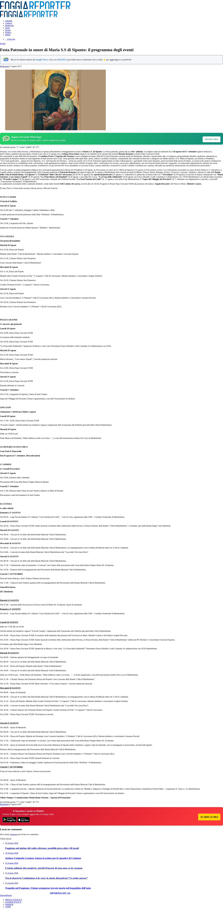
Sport (7, 28)
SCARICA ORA (209, 816)
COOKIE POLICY (13, 902)
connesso (13, 834)
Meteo (7, 35)
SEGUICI (62, 59)
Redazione (4, 66)
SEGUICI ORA (211, 139)
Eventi (7, 30)
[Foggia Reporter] (35, 8)
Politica (8, 32)
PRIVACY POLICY (13, 900)
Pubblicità (9, 904)
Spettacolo (9, 25)
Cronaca (8, 23)
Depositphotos (6, 895)
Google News (41, 59)
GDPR (8, 907)
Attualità (8, 21)
